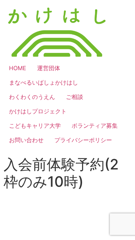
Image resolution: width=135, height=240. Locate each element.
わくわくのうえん (32, 96)
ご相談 (74, 96)
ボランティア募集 (95, 125)
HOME (17, 68)
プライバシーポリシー (83, 140)
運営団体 (48, 68)
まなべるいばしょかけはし (43, 82)
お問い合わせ (26, 140)
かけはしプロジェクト (38, 111)
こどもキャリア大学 (35, 125)
